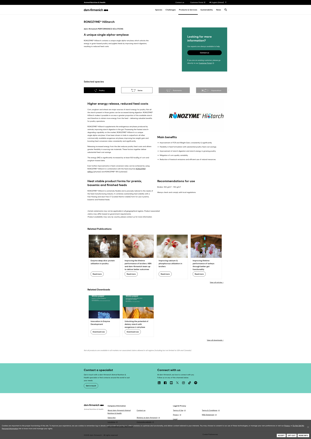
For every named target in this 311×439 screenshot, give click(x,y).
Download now (99, 332)
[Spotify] (195, 382)
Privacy (176, 415)
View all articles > (217, 282)
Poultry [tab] (102, 90)
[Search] (225, 9)
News (218, 10)
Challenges (170, 10)
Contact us (179, 2)
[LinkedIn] (159, 382)
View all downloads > (215, 340)
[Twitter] (177, 382)
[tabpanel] (155, 220)
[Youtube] (171, 382)
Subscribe (112, 418)
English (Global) (218, 2)
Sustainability (206, 10)
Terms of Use (178, 410)
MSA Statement (208, 415)
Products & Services (188, 10)
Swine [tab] (139, 90)
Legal (175, 419)
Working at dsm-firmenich (147, 418)
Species (158, 10)
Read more (97, 274)
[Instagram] (183, 382)
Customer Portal (196, 2)
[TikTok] (189, 382)
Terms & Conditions (209, 410)
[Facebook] (165, 382)
